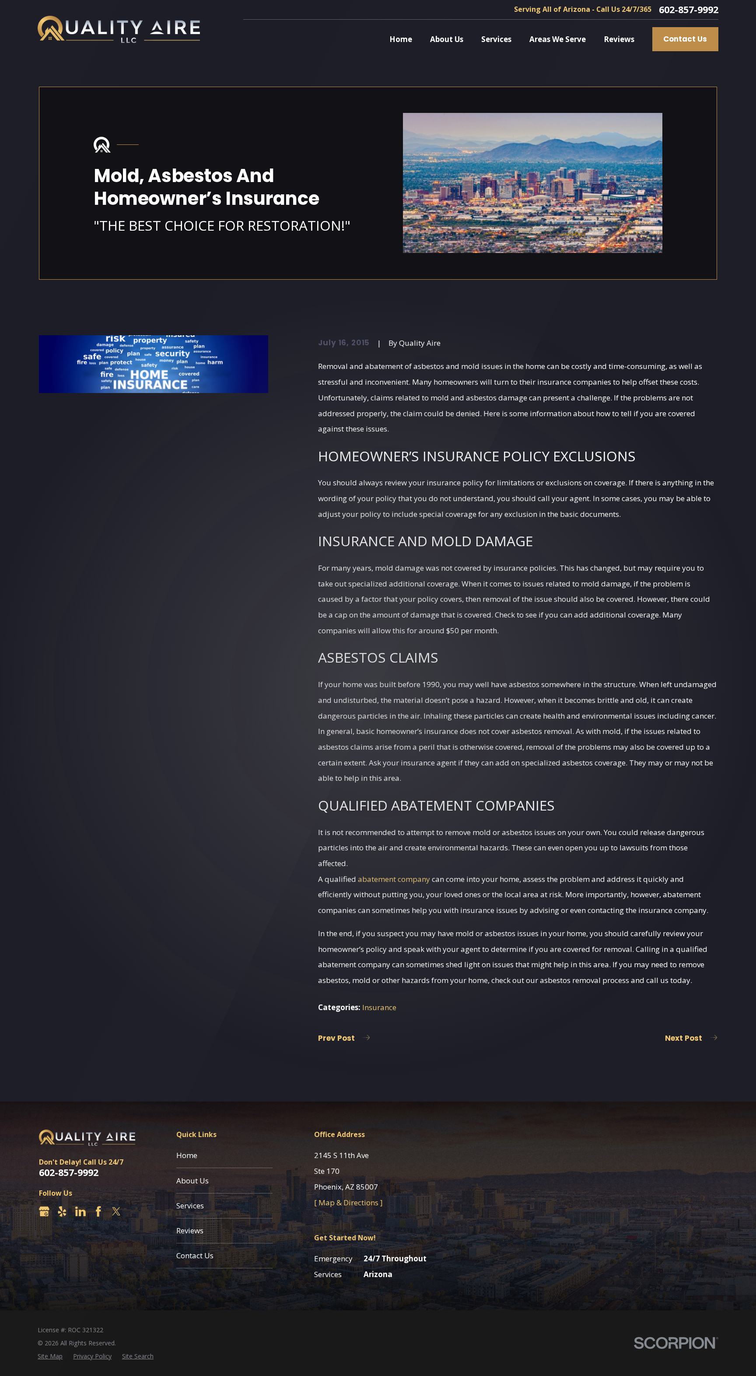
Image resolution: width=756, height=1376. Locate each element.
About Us (192, 1181)
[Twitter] (116, 1211)
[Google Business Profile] (44, 1211)
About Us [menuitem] (446, 39)
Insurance (379, 1007)
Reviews (189, 1230)
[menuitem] (50, 1356)
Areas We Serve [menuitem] (557, 39)
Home (186, 1155)
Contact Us (685, 39)
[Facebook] (98, 1211)
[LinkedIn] (80, 1211)
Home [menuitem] (400, 39)
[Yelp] (62, 1211)
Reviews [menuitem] (619, 39)
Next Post (683, 1038)
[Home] (119, 29)
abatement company (394, 879)
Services (190, 1205)
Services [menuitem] (496, 39)
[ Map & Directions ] (348, 1202)
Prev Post (336, 1038)
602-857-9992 (688, 9)
